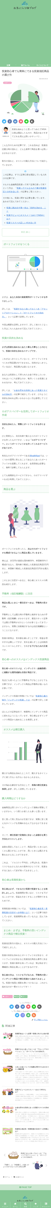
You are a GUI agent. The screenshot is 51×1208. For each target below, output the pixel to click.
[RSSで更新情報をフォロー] (34, 1015)
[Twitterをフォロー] (17, 1015)
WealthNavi (35, 456)
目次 (23, 232)
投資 (17, 996)
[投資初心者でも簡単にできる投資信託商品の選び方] (15, 121)
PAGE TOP (26, 1187)
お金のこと (8, 996)
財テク (24, 996)
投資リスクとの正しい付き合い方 (21, 223)
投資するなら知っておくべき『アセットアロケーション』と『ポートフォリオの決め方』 (25, 313)
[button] (46, 597)
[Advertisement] (25, 37)
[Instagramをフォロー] (23, 1015)
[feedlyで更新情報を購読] (28, 1015)
